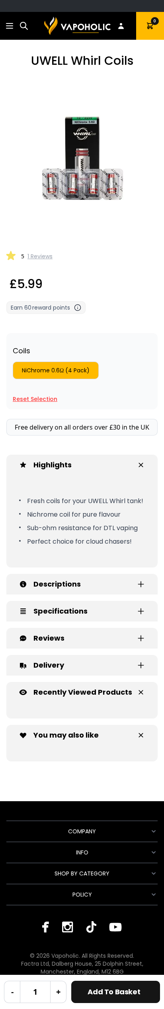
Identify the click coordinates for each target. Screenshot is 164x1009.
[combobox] (24, 26)
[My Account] (121, 26)
